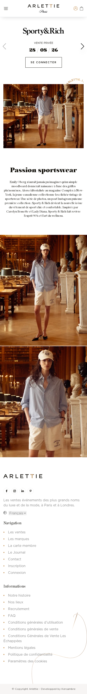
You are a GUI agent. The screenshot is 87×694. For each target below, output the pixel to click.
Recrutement (18, 609)
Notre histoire (19, 595)
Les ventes (17, 532)
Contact (14, 559)
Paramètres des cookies (27, 661)
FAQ (12, 615)
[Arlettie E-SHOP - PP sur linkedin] (22, 491)
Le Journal (16, 552)
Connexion (17, 572)
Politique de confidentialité (30, 654)
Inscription (17, 566)
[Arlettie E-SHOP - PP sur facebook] (6, 491)
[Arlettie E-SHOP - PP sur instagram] (14, 491)
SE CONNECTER (44, 62)
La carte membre (22, 545)
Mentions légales (21, 648)
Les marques (18, 539)
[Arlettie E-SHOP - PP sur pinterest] (30, 491)
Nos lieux (15, 602)
